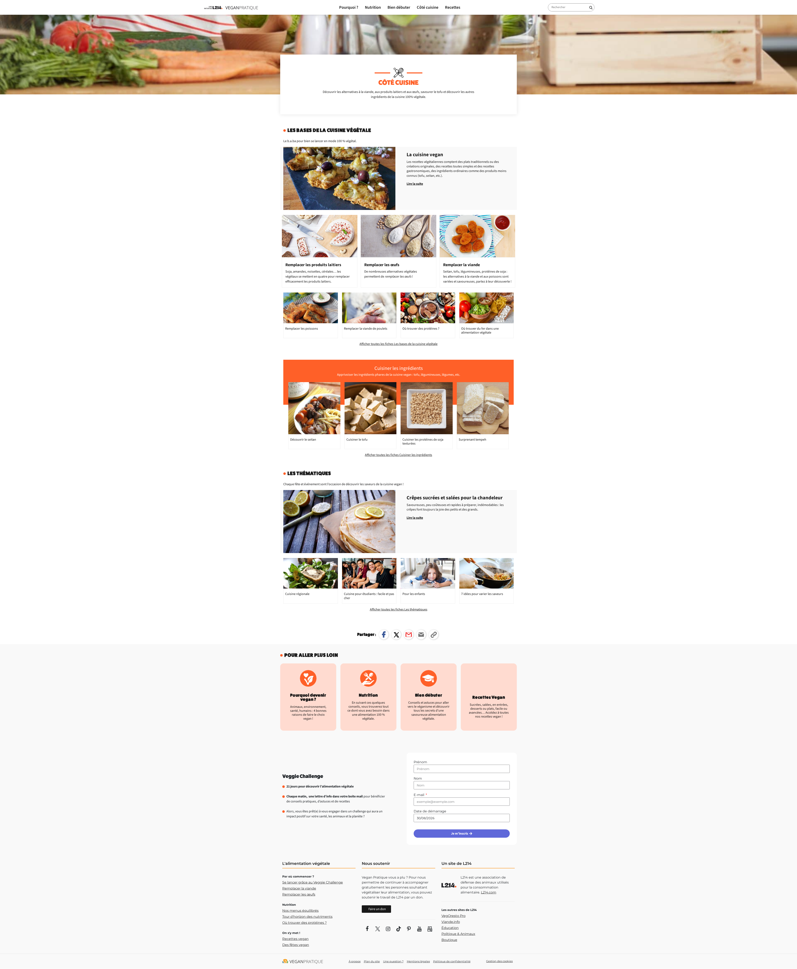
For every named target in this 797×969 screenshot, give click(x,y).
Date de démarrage (430, 811)
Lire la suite (415, 184)
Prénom (420, 762)
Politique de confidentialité (452, 961)
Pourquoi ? (348, 7)
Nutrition (373, 7)
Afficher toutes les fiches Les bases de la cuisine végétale (398, 344)
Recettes (452, 7)
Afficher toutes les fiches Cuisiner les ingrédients (398, 455)
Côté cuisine (427, 7)
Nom (418, 778)
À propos (355, 961)
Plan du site (372, 961)
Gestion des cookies (499, 961)
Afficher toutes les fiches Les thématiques (398, 609)
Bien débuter (398, 7)
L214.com (488, 892)
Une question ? (393, 961)
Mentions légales (418, 961)
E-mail (419, 795)
